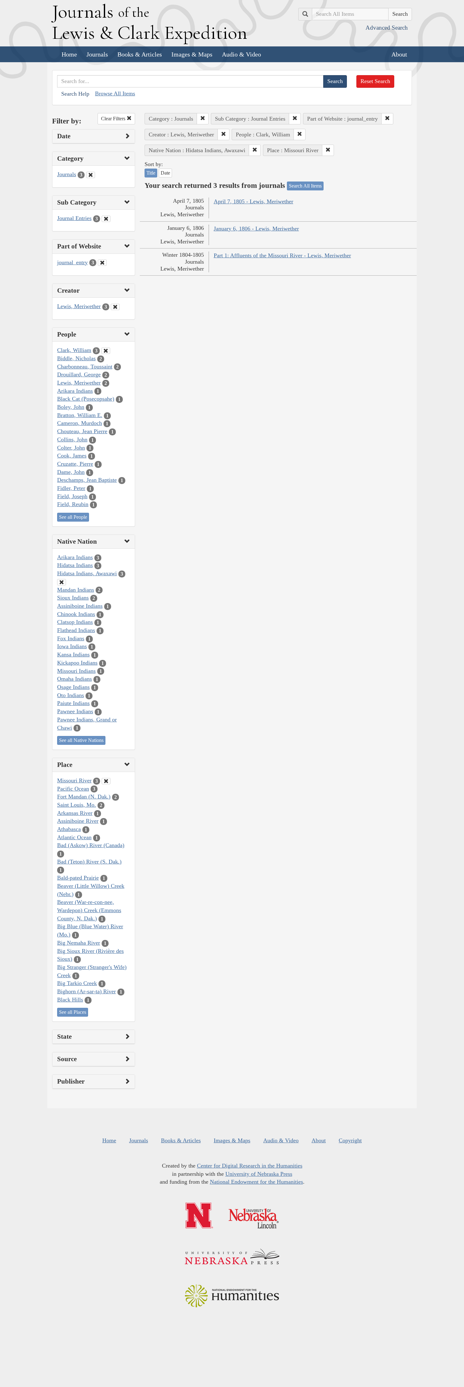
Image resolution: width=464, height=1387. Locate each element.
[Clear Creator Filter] (115, 307)
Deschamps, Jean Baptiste (87, 480)
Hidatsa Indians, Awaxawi (87, 573)
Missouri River (74, 780)
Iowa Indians (72, 646)
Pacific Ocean (73, 789)
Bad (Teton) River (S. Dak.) (89, 861)
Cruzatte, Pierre (75, 464)
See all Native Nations (81, 740)
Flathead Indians (76, 630)
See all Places (72, 1012)
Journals (97, 54)
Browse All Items (115, 93)
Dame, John (71, 472)
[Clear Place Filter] (106, 781)
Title (150, 173)
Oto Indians (70, 695)
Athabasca (69, 829)
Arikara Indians (75, 391)
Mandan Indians (75, 590)
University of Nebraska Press (258, 1174)
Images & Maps (191, 54)
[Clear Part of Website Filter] (102, 263)
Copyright (350, 1140)
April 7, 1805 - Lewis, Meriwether (253, 201)
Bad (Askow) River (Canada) (90, 845)
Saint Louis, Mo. (76, 805)
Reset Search (375, 81)
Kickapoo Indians (77, 663)
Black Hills (70, 999)
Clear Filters (114, 118)
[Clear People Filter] (105, 351)
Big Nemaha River (78, 943)
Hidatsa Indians (75, 565)
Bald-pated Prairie (78, 878)
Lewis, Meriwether (79, 306)
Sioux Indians (73, 598)
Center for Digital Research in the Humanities (249, 1166)
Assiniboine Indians (80, 606)
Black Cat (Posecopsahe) (85, 399)
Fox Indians (70, 638)
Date (165, 173)
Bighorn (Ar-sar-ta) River (86, 991)
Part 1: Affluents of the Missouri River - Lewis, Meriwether (282, 255)
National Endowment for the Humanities (256, 1182)
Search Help (75, 94)
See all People (73, 517)
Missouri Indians (76, 671)
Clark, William (74, 350)
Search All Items (305, 185)
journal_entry (72, 262)
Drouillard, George (79, 374)
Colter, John (71, 448)
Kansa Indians (73, 654)
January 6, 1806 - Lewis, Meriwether (256, 228)
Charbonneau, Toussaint (84, 366)
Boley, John (70, 407)
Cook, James (71, 455)
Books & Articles (139, 54)
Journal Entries (74, 218)
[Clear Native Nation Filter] (61, 582)
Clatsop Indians (75, 622)
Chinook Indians (76, 614)
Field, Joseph (72, 496)
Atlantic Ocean (74, 837)
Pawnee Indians (75, 711)
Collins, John (72, 439)
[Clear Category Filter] (90, 175)
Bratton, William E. (79, 415)
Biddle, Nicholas (76, 358)
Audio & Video (241, 54)
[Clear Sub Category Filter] (106, 219)
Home (69, 54)
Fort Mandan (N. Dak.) (83, 796)
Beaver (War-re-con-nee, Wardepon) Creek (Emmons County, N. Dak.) (89, 910)
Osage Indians (73, 687)
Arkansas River (74, 813)
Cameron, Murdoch (79, 423)
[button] (203, 118)
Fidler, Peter (71, 488)
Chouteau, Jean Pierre (82, 431)
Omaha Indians (74, 679)
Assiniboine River (77, 821)
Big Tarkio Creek (77, 983)
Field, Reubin (72, 504)
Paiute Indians (73, 703)
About (399, 54)
